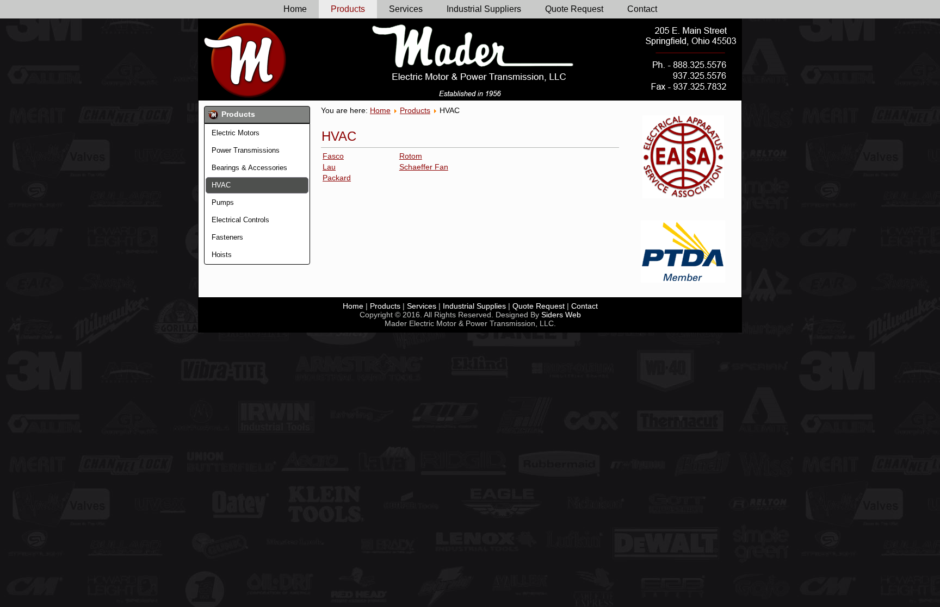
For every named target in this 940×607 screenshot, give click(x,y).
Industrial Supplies (474, 306)
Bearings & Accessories (249, 168)
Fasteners (227, 237)
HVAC (221, 185)
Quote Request (574, 9)
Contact (642, 9)
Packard (337, 177)
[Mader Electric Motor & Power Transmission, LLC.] (473, 52)
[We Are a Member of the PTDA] (683, 251)
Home (295, 9)
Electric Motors (235, 133)
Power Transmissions (246, 150)
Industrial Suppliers (484, 9)
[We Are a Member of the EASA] (683, 156)
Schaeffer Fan (423, 166)
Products (348, 9)
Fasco (333, 156)
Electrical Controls (240, 220)
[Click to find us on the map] (691, 40)
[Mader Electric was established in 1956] (470, 93)
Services (406, 9)
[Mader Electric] (245, 59)
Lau (329, 166)
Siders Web (561, 314)
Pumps (223, 202)
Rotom (410, 156)
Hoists (222, 255)
